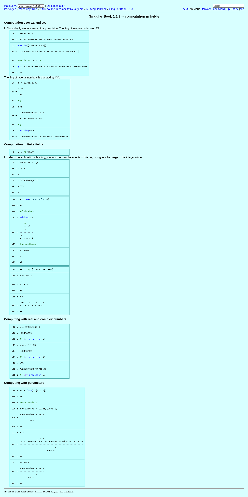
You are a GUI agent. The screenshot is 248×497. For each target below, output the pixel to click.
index (235, 9)
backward (219, 9)
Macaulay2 (10, 5)
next (185, 9)
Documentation (56, 5)
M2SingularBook (96, 9)
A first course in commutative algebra (62, 9)
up (228, 9)
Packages (10, 9)
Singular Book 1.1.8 (121, 9)
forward (206, 9)
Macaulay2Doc (28, 9)
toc (242, 9)
